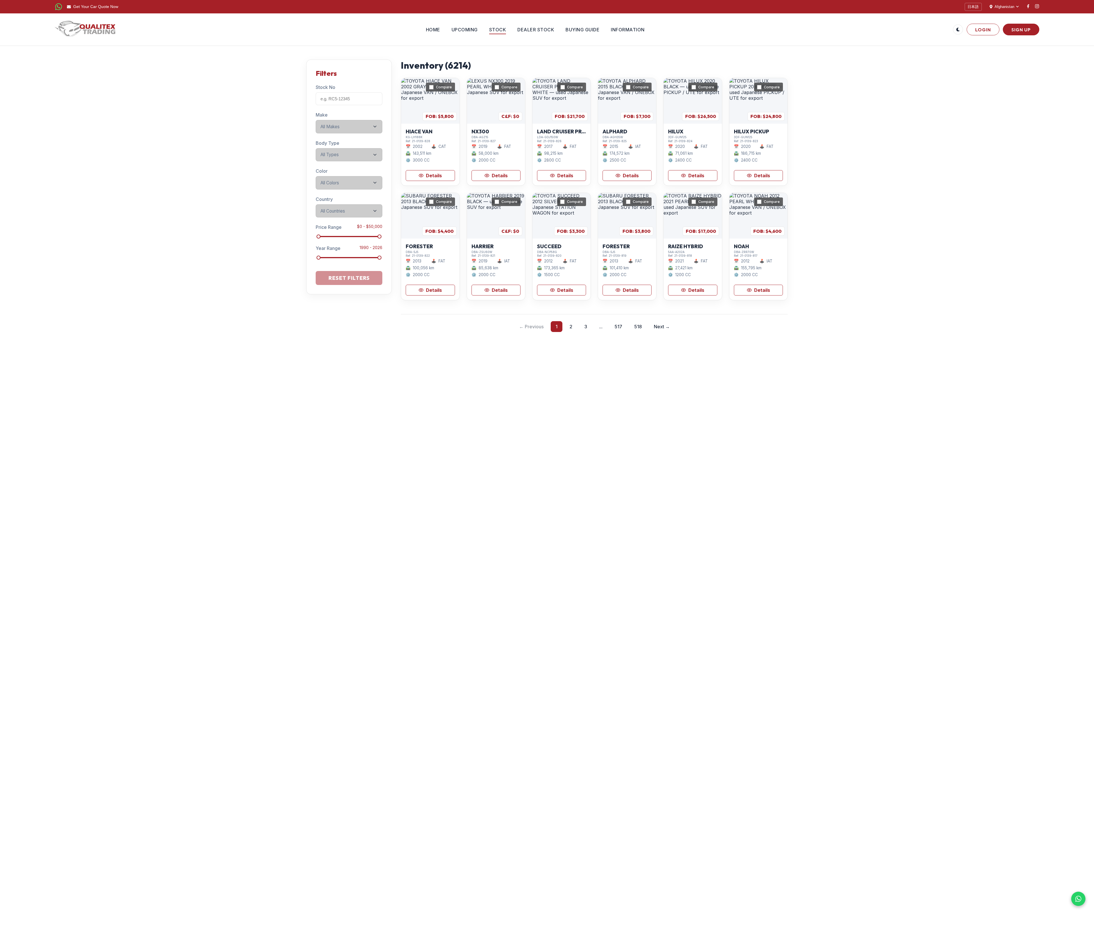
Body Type (327, 143)
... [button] (601, 326)
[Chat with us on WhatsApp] (1078, 899)
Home (433, 29)
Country (324, 199)
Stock (497, 29)
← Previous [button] (531, 326)
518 (638, 326)
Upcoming (465, 29)
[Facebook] (1028, 6)
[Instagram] (1037, 7)
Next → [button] (662, 326)
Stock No (325, 87)
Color (322, 171)
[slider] (319, 237)
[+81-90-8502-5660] (58, 7)
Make (322, 115)
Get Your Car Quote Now (95, 7)
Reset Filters (349, 278)
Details (434, 175)
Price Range (329, 227)
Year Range (328, 248)
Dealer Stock (535, 29)
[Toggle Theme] (958, 29)
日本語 (973, 7)
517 (618, 326)
